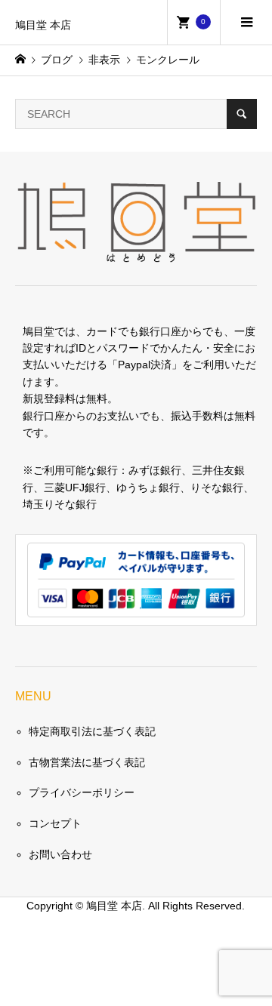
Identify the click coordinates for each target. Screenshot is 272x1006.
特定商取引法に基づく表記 (92, 731)
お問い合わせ (60, 854)
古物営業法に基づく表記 (87, 762)
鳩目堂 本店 (43, 25)
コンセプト (55, 823)
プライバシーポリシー (81, 792)
